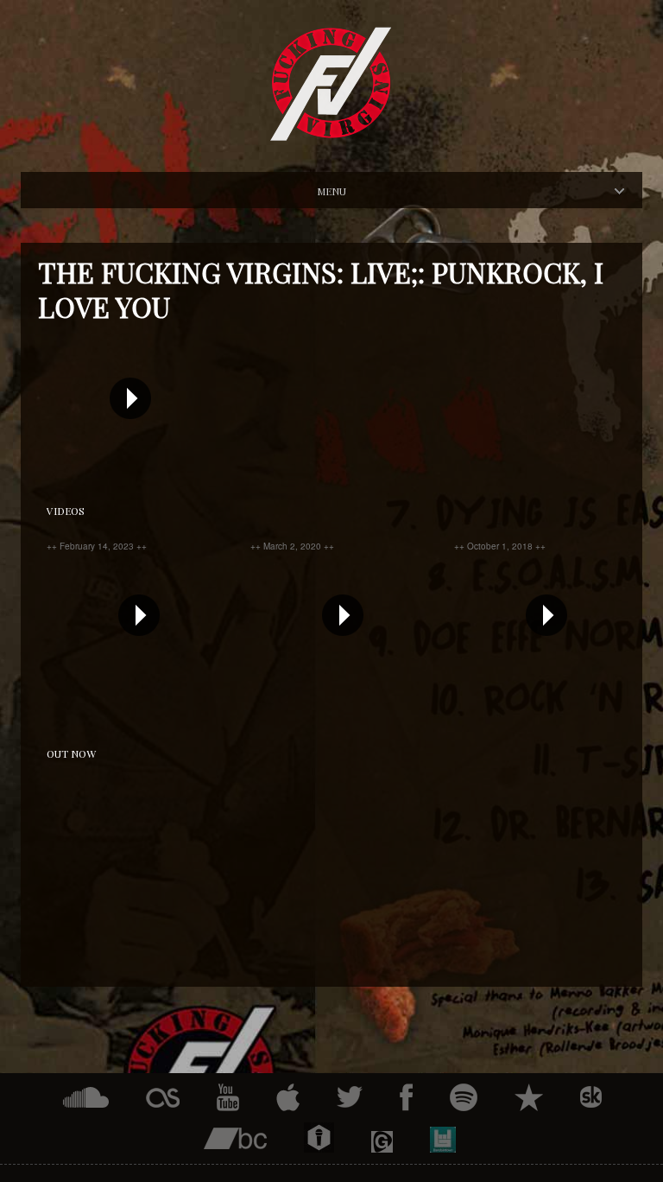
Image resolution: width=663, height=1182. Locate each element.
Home (346, 190)
